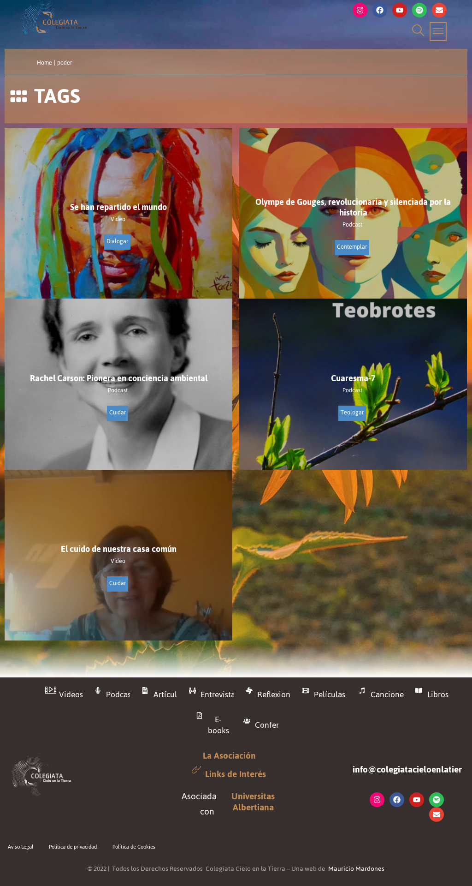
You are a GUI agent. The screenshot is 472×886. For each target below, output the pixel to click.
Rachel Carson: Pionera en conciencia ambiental (118, 378)
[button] (417, 32)
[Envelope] (439, 10)
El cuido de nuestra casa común (119, 549)
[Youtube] (399, 10)
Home (44, 62)
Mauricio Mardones (356, 868)
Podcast (352, 225)
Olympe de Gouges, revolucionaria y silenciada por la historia (353, 207)
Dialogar (117, 241)
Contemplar (352, 246)
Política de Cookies (133, 847)
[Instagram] (360, 10)
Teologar (352, 412)
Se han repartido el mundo (118, 207)
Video (118, 220)
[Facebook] (379, 10)
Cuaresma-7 (353, 378)
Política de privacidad (73, 847)
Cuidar (117, 412)
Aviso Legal (20, 847)
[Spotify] (419, 10)
